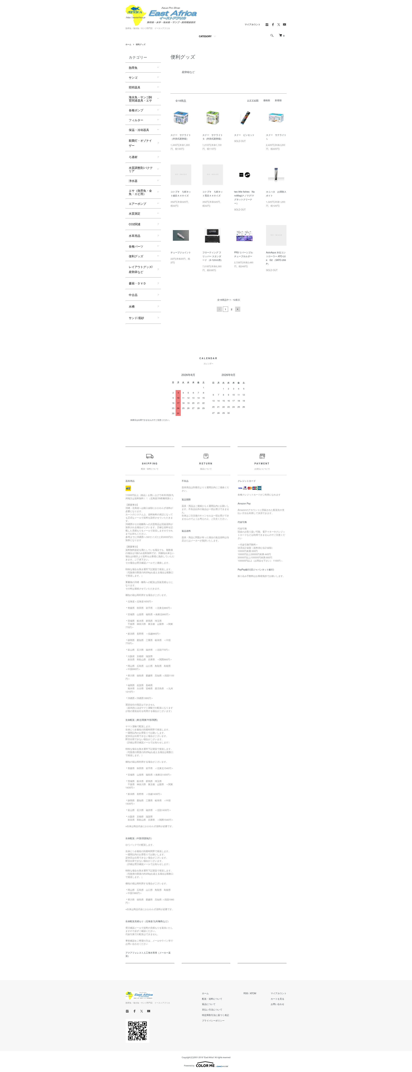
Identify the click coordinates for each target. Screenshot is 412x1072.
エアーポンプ (137, 203)
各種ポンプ (136, 110)
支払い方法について (212, 1009)
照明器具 (134, 87)
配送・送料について (212, 998)
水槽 (132, 306)
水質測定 (134, 213)
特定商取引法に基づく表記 (215, 1015)
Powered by (189, 1065)
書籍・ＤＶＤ (137, 283)
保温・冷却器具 (139, 130)
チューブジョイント (181, 252)
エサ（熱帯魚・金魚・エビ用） (140, 192)
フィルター (136, 120)
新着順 (278, 100)
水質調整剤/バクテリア (141, 169)
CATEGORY (205, 36)
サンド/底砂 (136, 318)
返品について (208, 1004)
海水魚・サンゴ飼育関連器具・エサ (140, 98)
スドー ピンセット (244, 134)
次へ (237, 309)
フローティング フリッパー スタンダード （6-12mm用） (212, 256)
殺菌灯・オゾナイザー (140, 142)
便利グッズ (140, 44)
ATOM (253, 993)
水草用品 (134, 235)
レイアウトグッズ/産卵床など (141, 269)
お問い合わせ (277, 1004)
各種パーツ (136, 246)
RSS (245, 993)
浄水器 (133, 181)
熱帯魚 (133, 67)
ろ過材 (133, 157)
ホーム (128, 44)
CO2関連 (134, 224)
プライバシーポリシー (213, 1020)
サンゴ (133, 77)
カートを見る (277, 998)
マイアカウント (252, 24)
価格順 (266, 100)
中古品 (133, 295)
